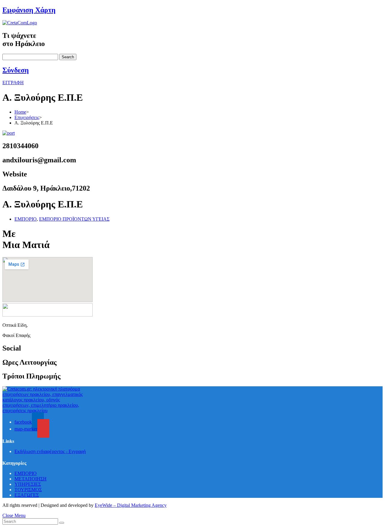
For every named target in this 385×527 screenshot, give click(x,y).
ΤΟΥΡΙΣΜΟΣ (28, 489)
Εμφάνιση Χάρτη (29, 10)
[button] (13, 82)
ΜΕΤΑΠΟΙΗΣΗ (30, 478)
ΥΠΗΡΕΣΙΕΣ (27, 484)
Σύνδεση (15, 70)
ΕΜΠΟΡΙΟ (25, 219)
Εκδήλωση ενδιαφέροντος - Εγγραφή (50, 451)
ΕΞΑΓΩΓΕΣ (26, 495)
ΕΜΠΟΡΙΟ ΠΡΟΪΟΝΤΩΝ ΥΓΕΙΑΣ (74, 219)
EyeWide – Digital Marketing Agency (131, 505)
